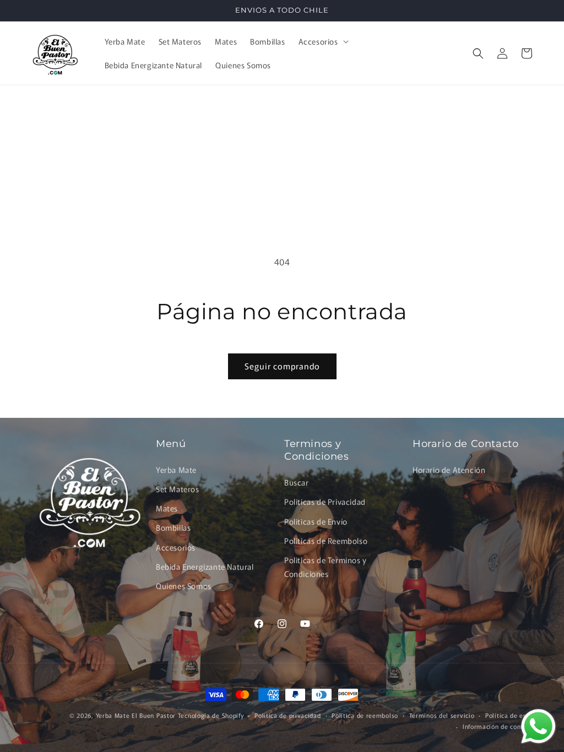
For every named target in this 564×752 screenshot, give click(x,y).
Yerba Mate (176, 469)
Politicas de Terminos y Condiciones (325, 566)
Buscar (296, 482)
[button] (322, 41)
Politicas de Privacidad (325, 501)
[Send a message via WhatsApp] (538, 726)
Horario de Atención (449, 469)
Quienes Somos (184, 585)
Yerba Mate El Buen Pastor (137, 715)
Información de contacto (499, 726)
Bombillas (173, 527)
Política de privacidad (287, 715)
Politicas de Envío (316, 521)
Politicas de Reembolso (325, 540)
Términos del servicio (442, 715)
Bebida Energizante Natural (205, 566)
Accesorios (176, 547)
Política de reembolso (365, 715)
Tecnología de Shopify (211, 715)
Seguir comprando (282, 366)
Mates (167, 508)
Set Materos (177, 488)
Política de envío (510, 715)
